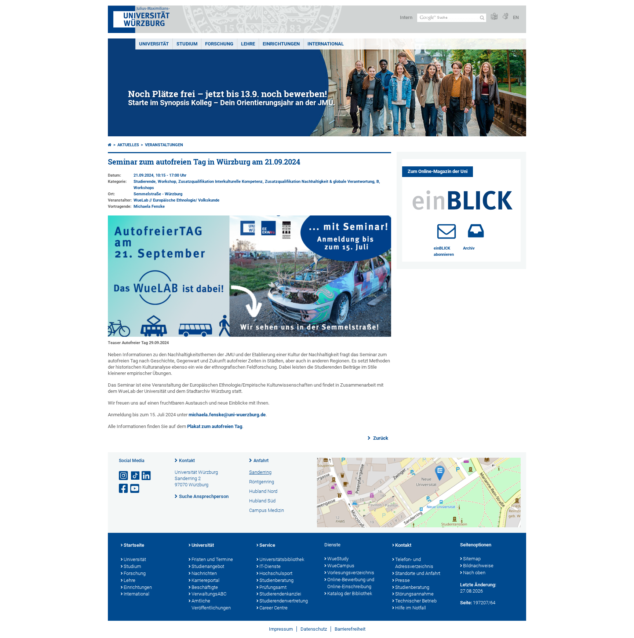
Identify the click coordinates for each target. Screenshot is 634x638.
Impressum (281, 629)
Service (267, 545)
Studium (186, 44)
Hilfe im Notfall (410, 608)
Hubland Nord (263, 491)
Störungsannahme (414, 594)
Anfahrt (261, 460)
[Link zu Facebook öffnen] (124, 488)
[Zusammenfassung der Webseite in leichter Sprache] (494, 17)
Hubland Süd (262, 501)
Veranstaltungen (164, 145)
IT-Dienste (270, 566)
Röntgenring (261, 481)
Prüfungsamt (273, 587)
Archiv (469, 248)
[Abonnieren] (446, 231)
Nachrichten (204, 573)
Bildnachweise (478, 565)
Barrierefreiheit (350, 629)
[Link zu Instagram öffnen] (124, 475)
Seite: (466, 602)
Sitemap (472, 558)
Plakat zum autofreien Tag (214, 426)
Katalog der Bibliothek (349, 593)
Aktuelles (128, 145)
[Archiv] (476, 231)
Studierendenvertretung (283, 601)
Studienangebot (208, 566)
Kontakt (187, 460)
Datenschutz (313, 629)
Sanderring (260, 472)
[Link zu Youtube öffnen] (135, 488)
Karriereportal (205, 580)
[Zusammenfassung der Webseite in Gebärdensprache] (505, 17)
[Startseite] (110, 145)
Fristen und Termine (212, 559)
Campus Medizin (266, 510)
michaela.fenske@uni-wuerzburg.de (227, 414)
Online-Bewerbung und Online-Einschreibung (350, 583)
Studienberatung (276, 580)
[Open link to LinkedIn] (147, 475)
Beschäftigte (205, 587)
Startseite (134, 545)
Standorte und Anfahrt (417, 573)
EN (516, 17)
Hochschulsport (275, 573)
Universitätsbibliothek (281, 559)
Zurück (380, 438)
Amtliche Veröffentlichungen (211, 604)
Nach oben (474, 572)
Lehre (248, 44)
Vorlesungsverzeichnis (350, 572)
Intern (406, 17)
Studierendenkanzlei (280, 594)
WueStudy (338, 558)
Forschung (219, 44)
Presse (402, 580)
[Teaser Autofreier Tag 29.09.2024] (249, 335)
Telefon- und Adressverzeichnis (414, 563)
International (325, 44)
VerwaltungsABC (209, 594)
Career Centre (273, 608)
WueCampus (340, 565)
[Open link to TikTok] (135, 475)
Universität (154, 44)
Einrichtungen (281, 44)
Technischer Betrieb (416, 601)
